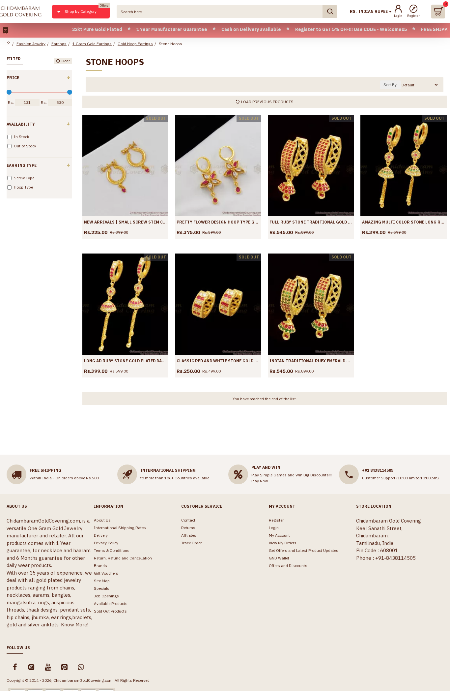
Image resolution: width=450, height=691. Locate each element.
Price (13, 77)
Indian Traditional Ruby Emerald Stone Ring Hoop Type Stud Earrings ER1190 (310, 360)
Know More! (74, 624)
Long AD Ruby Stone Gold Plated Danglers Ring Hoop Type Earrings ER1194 (125, 360)
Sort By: (390, 84)
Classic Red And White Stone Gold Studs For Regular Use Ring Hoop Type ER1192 (218, 360)
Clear (65, 60)
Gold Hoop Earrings (135, 43)
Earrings (59, 43)
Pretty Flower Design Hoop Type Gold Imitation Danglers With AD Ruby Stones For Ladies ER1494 (218, 222)
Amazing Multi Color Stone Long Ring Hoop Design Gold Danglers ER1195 (403, 222)
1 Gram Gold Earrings (92, 43)
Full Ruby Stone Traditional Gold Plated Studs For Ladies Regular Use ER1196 (310, 222)
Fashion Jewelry (30, 43)
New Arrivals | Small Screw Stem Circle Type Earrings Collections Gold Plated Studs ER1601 (125, 222)
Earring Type (22, 165)
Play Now (259, 480)
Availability (21, 124)
